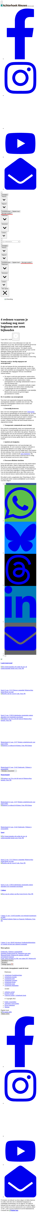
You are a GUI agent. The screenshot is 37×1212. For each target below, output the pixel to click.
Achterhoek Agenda (11, 977)
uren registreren (25, 454)
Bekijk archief (5, 1014)
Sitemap (7, 1007)
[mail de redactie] (20, 189)
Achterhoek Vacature (11, 980)
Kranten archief (9, 993)
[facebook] (20, 59)
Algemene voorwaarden (12, 1003)
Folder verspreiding (10, 1002)
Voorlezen (15, 339)
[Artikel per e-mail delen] (20, 654)
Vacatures (4, 962)
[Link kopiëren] (5, 656)
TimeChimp (30, 412)
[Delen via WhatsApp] (20, 521)
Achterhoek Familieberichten (13, 975)
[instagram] (20, 95)
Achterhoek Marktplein (11, 985)
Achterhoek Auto (10, 984)
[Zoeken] (19, 242)
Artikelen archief (10, 992)
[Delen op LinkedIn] (20, 622)
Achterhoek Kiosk (10, 982)
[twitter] (20, 128)
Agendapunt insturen (7, 960)
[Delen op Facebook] (5, 484)
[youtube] (20, 157)
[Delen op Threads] (20, 585)
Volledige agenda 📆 (7, 964)
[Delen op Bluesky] (20, 553)
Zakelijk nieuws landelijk (27, 339)
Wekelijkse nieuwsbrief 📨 (9, 771)
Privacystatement (10, 1005)
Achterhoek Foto (10, 978)
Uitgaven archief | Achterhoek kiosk (15, 995)
